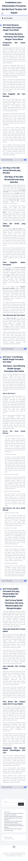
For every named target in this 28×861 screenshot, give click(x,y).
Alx (21, 855)
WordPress (13, 855)
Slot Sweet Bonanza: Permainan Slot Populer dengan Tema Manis (12, 27)
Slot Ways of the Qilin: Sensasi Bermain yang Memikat (11, 170)
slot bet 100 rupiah (12, 101)
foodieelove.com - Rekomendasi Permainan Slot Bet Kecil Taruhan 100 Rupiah (14, 7)
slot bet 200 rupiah (7, 48)
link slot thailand (6, 185)
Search (5, 801)
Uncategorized (16, 159)
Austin (11, 159)
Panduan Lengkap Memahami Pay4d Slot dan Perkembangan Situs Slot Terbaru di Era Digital (13, 818)
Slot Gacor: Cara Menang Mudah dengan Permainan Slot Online (13, 359)
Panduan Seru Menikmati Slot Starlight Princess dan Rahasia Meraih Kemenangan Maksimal (13, 826)
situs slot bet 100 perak (8, 613)
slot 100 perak (9, 228)
